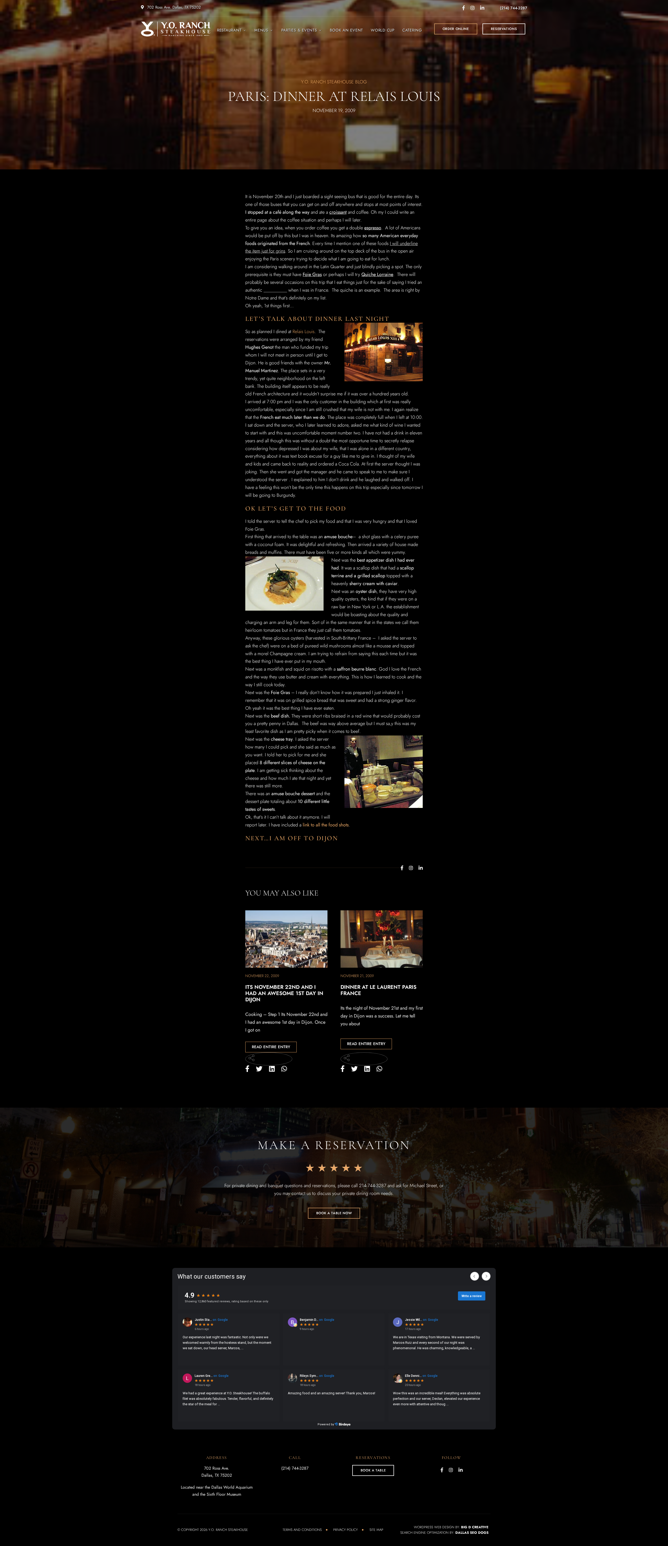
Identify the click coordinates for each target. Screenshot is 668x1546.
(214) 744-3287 (513, 8)
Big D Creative (474, 1527)
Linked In (482, 7)
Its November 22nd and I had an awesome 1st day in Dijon (284, 993)
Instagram (472, 7)
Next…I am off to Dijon (291, 838)
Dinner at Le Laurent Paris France (378, 990)
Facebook (463, 7)
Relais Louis (303, 331)
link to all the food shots (326, 824)
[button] (455, 28)
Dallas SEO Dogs (471, 1532)
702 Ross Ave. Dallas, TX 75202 (173, 7)
